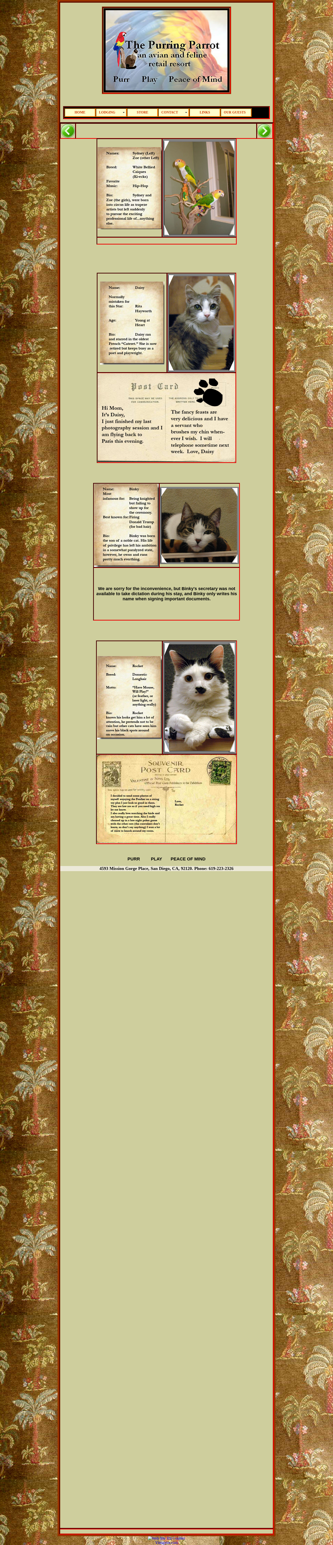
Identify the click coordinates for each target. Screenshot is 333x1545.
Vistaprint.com (166, 1543)
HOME (80, 112)
